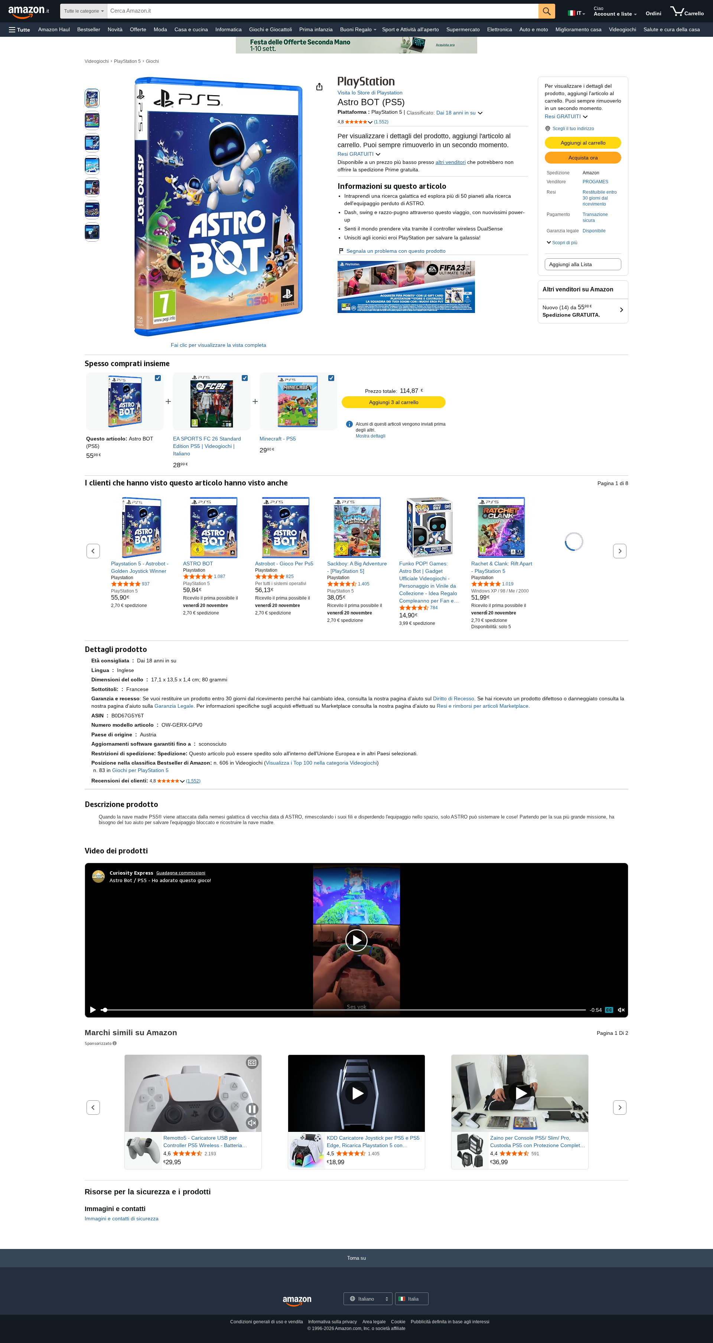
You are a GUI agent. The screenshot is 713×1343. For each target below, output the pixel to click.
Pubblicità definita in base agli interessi (450, 1321)
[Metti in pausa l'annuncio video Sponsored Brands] (252, 1110)
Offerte (138, 29)
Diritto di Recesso (453, 698)
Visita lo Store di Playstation (370, 93)
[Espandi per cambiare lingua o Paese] (583, 14)
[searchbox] (322, 11)
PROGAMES (595, 181)
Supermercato (463, 29)
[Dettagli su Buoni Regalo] (375, 29)
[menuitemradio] (609, 1010)
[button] (19, 29)
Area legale (374, 1321)
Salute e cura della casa (672, 29)
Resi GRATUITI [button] (563, 116)
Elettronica (499, 29)
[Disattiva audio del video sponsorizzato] (252, 1123)
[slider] (343, 1010)
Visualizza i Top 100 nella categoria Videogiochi (321, 763)
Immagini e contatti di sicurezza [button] (122, 1218)
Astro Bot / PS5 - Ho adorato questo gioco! (160, 880)
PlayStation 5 (127, 61)
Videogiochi (622, 29)
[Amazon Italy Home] (297, 1302)
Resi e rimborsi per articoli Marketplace (482, 706)
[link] (212, 401)
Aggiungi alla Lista (570, 264)
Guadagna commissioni (180, 872)
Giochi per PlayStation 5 (140, 770)
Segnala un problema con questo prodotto (396, 251)
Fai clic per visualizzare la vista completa (218, 345)
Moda (160, 29)
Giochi (152, 61)
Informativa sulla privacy (332, 1321)
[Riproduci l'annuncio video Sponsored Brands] (356, 1093)
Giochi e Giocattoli (270, 29)
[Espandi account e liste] (635, 14)
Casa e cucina (191, 29)
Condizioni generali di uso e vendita (266, 1321)
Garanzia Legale (173, 706)
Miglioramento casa (579, 29)
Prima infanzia (316, 29)
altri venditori (451, 162)
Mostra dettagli (370, 436)
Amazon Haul (54, 29)
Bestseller (88, 29)
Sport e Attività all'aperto (410, 29)
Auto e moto (534, 29)
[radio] (92, 98)
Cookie (398, 1321)
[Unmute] (621, 1010)
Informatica (228, 29)
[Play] (91, 1010)
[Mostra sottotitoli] (252, 1063)
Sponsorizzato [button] (98, 1043)
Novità (115, 29)
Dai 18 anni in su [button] (456, 113)
